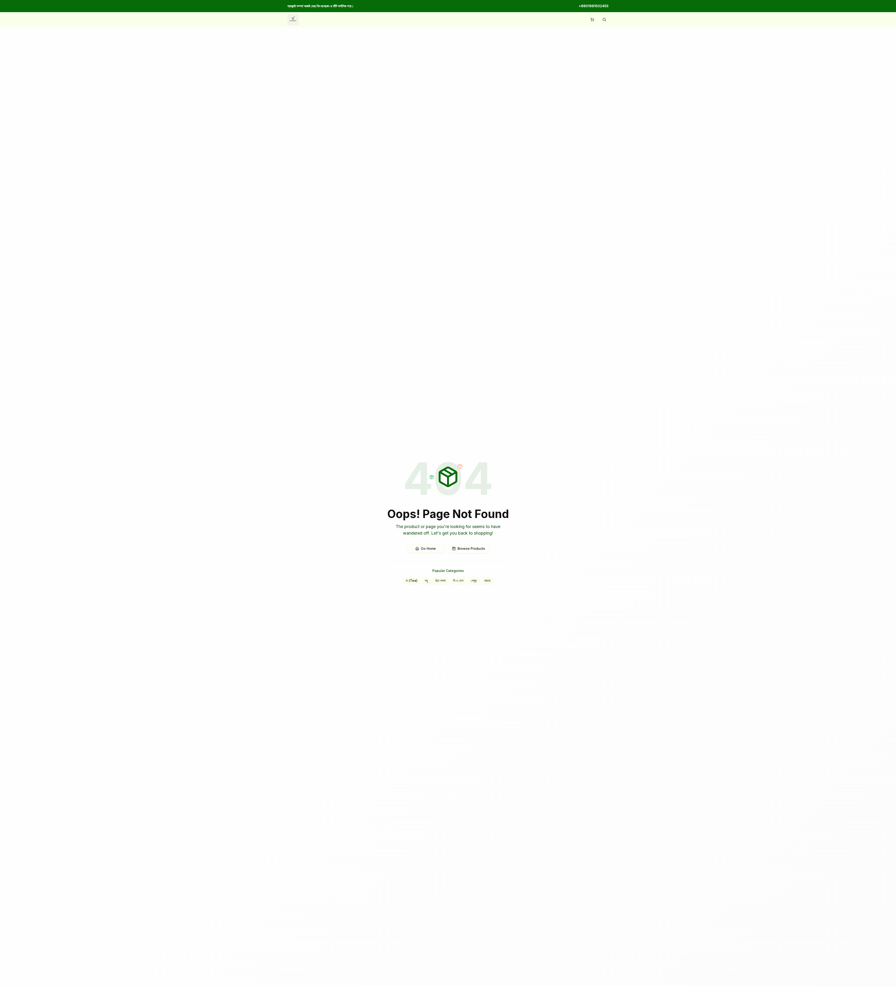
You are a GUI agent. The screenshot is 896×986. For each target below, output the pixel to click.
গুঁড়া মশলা (440, 580)
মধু (426, 580)
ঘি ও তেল (458, 580)
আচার (487, 580)
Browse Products (471, 548)
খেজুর (474, 580)
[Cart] (592, 19)
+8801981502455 (594, 6)
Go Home (428, 548)
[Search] (604, 19)
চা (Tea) (411, 580)
